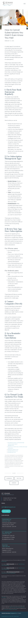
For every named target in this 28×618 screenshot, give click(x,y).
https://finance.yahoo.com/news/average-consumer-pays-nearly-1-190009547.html (16, 444)
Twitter (19, 478)
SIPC (5, 597)
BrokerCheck (4, 561)
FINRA (3, 597)
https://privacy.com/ (12, 452)
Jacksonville (6, 519)
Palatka (5, 545)
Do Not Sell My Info (5, 616)
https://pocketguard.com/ (13, 450)
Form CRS (11, 616)
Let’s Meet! (6, 511)
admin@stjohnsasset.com (8, 507)
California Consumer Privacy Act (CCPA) (17, 607)
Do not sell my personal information (10, 609)
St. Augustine (7, 532)
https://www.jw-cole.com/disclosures (8, 573)
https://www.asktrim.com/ (13, 449)
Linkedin (14, 482)
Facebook (9, 478)
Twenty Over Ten (13, 613)
